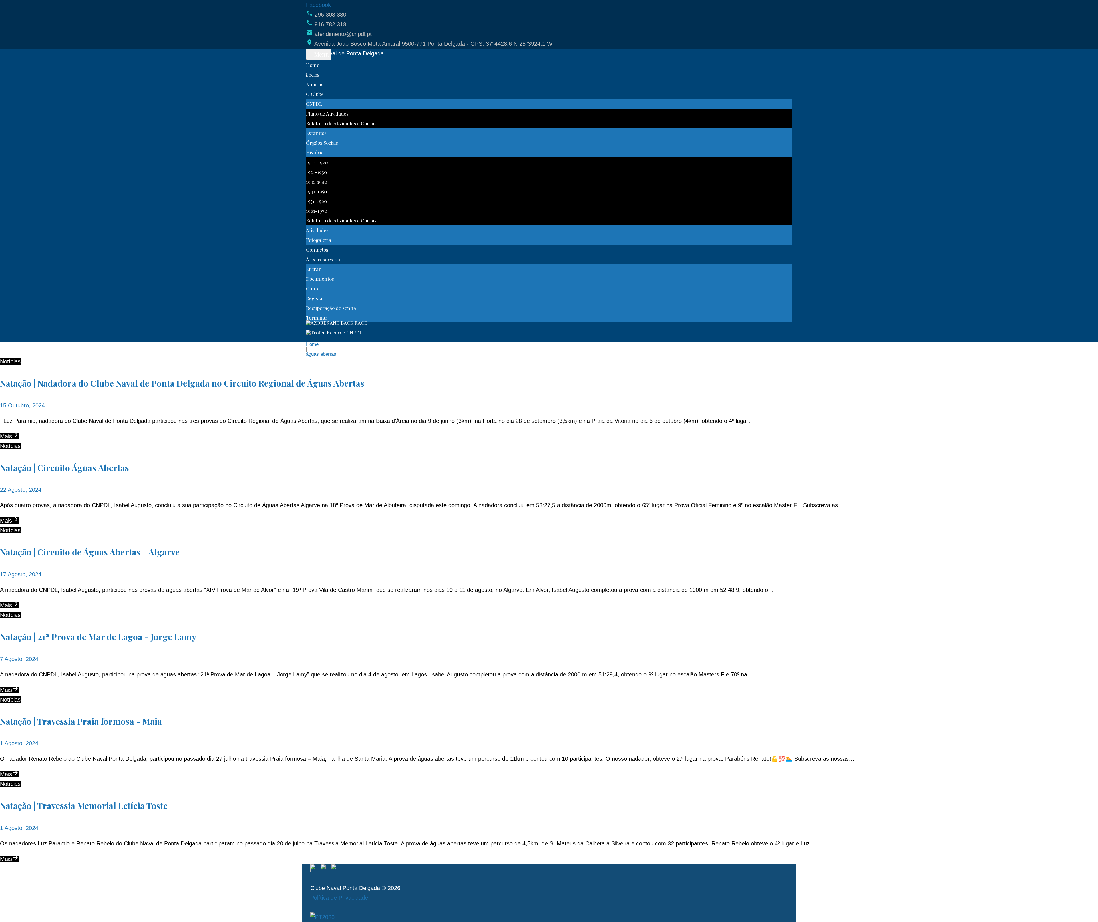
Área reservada (323, 259)
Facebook (318, 5)
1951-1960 (316, 201)
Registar (315, 298)
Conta (312, 288)
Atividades (317, 230)
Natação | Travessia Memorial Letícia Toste (84, 805)
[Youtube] (335, 868)
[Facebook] (314, 868)
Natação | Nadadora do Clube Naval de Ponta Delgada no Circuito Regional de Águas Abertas (182, 383)
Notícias (314, 84)
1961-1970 (316, 211)
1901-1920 (317, 162)
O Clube (315, 94)
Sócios (312, 74)
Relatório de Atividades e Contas (341, 123)
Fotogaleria (318, 240)
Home (312, 65)
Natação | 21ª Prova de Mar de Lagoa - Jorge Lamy (98, 636)
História (314, 152)
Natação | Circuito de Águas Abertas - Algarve (90, 552)
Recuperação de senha (331, 308)
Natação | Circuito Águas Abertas (64, 467)
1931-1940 (316, 181)
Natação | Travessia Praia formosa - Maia (81, 721)
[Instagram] (325, 868)
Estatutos (316, 133)
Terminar (316, 317)
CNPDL (314, 104)
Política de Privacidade (339, 898)
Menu (321, 54)
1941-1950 (316, 191)
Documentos (320, 279)
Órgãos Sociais (322, 143)
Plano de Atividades (327, 113)
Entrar (313, 269)
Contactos (317, 249)
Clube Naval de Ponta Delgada (345, 53)
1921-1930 (316, 172)
